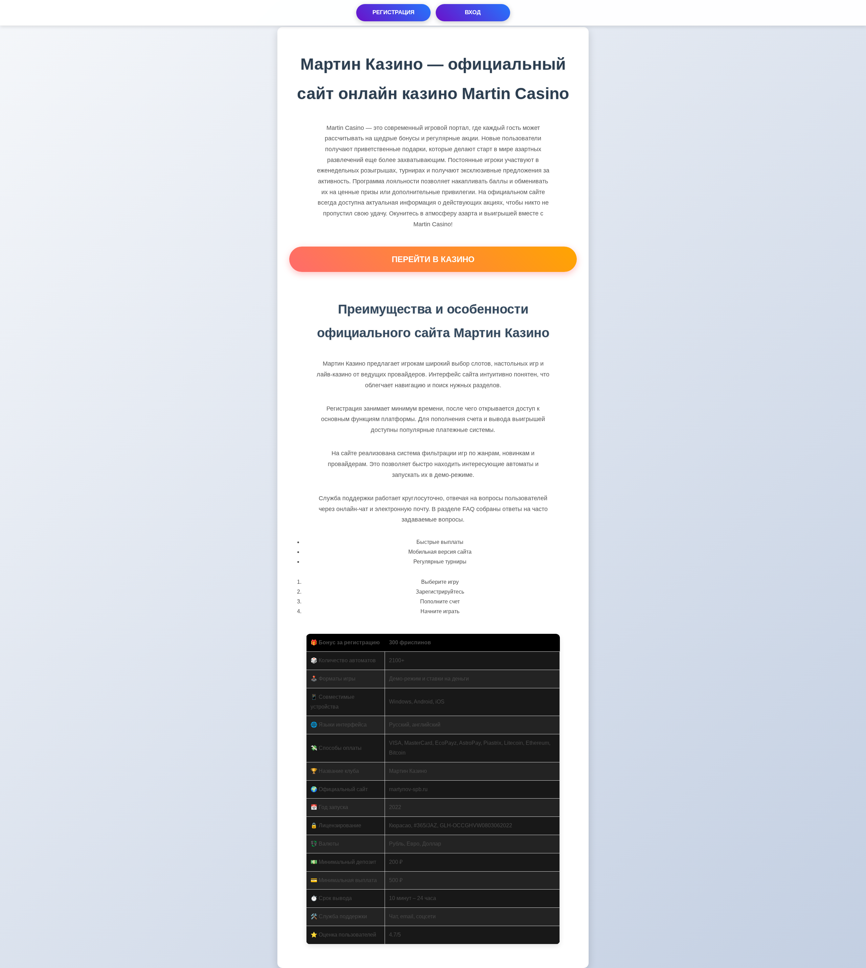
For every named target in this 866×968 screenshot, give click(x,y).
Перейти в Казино (433, 259)
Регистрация (393, 12)
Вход (473, 12)
